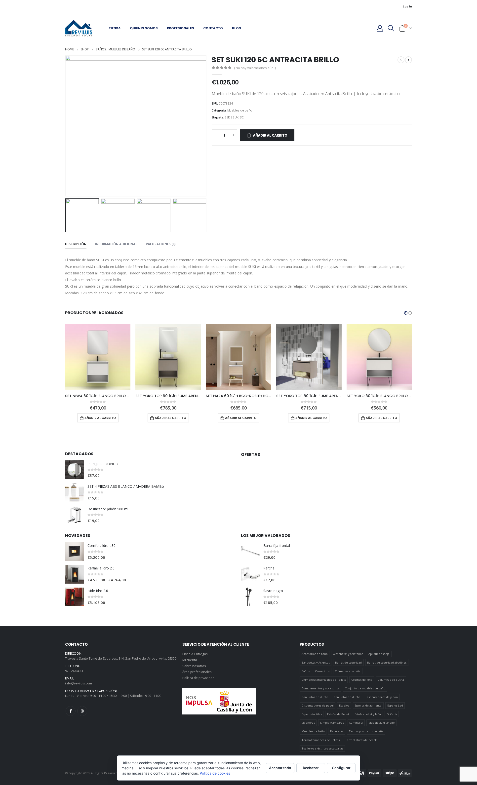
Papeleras (336, 731)
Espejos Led (395, 705)
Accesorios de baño (315, 654)
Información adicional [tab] (116, 244)
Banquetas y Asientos (316, 662)
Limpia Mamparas (332, 722)
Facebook (71, 711)
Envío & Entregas (195, 654)
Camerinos (322, 671)
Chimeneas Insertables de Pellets (324, 679)
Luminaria (356, 722)
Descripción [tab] (75, 244)
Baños (306, 671)
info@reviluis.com (78, 683)
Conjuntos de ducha (315, 697)
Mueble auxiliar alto (381, 722)
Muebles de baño (239, 110)
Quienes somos (144, 28)
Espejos (344, 705)
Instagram (82, 711)
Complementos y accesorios (320, 688)
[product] (97, 357)
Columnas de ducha (391, 679)
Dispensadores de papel (318, 705)
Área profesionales (197, 672)
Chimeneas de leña (347, 671)
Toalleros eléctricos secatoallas (322, 748)
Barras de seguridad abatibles (386, 662)
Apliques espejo (379, 654)
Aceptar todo (280, 768)
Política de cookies (215, 773)
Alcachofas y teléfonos (348, 654)
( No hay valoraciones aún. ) (255, 68)
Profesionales (180, 28)
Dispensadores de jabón (382, 697)
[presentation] (66, 126)
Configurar (341, 768)
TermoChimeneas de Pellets (321, 740)
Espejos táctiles (312, 714)
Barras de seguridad (348, 662)
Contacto (213, 28)
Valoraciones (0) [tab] (160, 244)
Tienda (115, 28)
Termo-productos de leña (366, 731)
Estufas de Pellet (338, 714)
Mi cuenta (189, 660)
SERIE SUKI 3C (234, 117)
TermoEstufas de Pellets (361, 740)
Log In (407, 6)
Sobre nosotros (194, 666)
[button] (405, 313)
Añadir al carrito (270, 135)
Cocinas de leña (361, 679)
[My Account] (380, 28)
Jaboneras (308, 722)
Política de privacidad (198, 677)
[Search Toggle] (391, 28)
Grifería (392, 714)
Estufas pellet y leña (368, 714)
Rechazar (311, 768)
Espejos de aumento (368, 705)
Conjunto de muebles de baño (365, 688)
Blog (236, 28)
